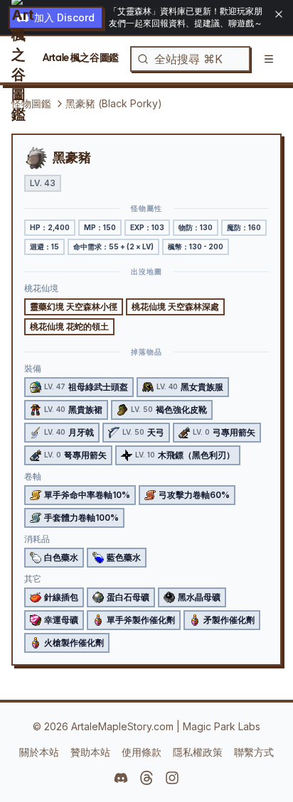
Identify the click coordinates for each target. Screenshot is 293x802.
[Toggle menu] (269, 59)
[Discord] (121, 778)
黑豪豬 (72, 157)
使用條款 (141, 752)
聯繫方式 (254, 752)
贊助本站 (90, 752)
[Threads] (146, 778)
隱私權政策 (198, 752)
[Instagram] (172, 778)
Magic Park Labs (221, 726)
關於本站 (39, 752)
